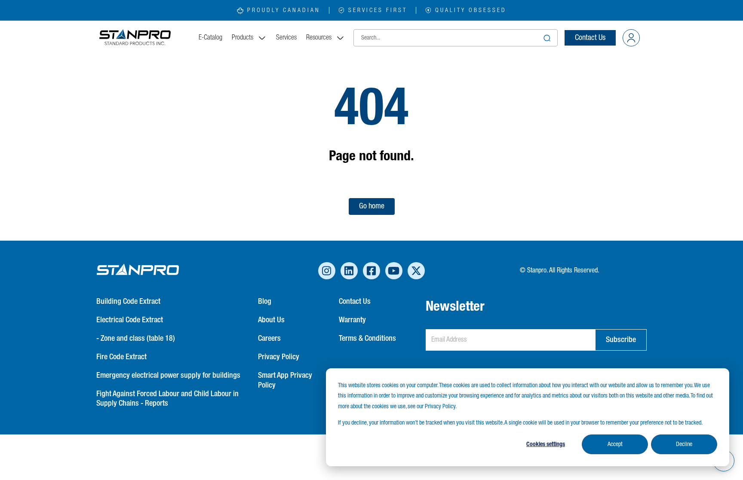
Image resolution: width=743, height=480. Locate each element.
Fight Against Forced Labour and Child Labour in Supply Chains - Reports (167, 399)
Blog (264, 301)
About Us (271, 320)
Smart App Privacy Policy (285, 380)
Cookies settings (545, 444)
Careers (269, 338)
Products (242, 38)
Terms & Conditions (367, 338)
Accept (615, 444)
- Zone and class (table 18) (135, 338)
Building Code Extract (128, 301)
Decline (684, 444)
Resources (319, 38)
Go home (371, 206)
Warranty (352, 320)
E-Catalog (210, 38)
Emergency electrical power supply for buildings (168, 375)
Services (286, 38)
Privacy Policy (278, 357)
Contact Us (590, 37)
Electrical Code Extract (129, 320)
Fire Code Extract (121, 357)
